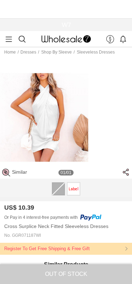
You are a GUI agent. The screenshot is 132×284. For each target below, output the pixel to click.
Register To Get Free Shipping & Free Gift (47, 248)
